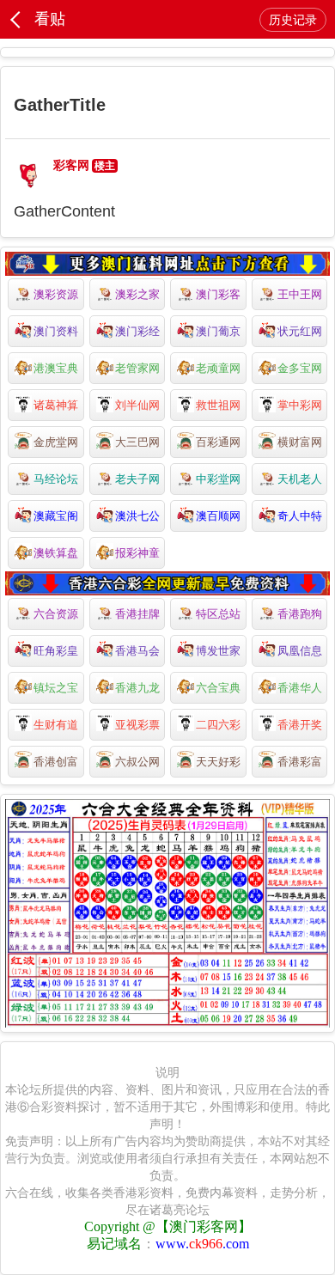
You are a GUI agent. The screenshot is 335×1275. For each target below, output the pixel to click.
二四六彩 (218, 724)
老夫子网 (137, 479)
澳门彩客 (218, 294)
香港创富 (56, 761)
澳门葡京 (218, 331)
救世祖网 (218, 405)
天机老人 (299, 479)
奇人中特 (299, 515)
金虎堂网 (56, 442)
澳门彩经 (137, 331)
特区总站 (218, 613)
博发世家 (218, 650)
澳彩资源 (56, 294)
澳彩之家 (137, 294)
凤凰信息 (299, 650)
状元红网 (299, 331)
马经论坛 (56, 479)
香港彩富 (299, 761)
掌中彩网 (299, 405)
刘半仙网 (137, 405)
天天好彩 (218, 761)
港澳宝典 (56, 368)
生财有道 (56, 724)
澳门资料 (56, 331)
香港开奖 (299, 724)
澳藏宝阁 (56, 515)
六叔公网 (137, 761)
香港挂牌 (137, 613)
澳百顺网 (218, 515)
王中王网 (299, 294)
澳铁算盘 (56, 552)
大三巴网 (137, 442)
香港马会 (137, 650)
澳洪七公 (137, 515)
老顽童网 (218, 368)
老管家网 (137, 368)
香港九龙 (137, 687)
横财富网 (299, 442)
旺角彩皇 (56, 650)
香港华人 (299, 687)
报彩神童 (137, 552)
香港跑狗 (299, 613)
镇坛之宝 (56, 687)
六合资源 (56, 613)
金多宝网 (299, 368)
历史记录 (293, 20)
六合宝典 (218, 687)
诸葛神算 (56, 405)
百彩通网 (218, 442)
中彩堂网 (218, 479)
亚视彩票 (137, 724)
